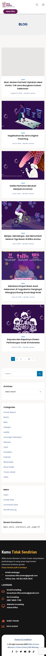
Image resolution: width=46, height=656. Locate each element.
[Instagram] (17, 652)
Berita (6, 417)
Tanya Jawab (9, 472)
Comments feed (10, 504)
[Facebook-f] (12, 652)
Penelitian (7, 452)
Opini (23, 79)
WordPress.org (9, 509)
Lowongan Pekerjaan (12, 437)
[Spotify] (29, 652)
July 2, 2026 (16, 244)
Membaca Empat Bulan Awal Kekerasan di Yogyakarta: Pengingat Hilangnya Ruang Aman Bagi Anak (23, 289)
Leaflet (6, 432)
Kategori (7, 427)
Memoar (7, 442)
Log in (5, 494)
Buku (5, 422)
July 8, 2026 (16, 194)
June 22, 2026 (16, 297)
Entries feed (8, 499)
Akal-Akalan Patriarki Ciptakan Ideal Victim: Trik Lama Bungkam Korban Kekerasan (23, 85)
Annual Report (9, 412)
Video (5, 477)
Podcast (7, 457)
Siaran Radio (8, 467)
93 (29, 359)
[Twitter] (21, 652)
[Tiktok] (34, 652)
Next (33, 359)
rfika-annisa (30, 93)
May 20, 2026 (16, 347)
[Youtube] (25, 652)
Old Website (33, 647)
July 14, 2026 (16, 143)
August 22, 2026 (16, 93)
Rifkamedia (8, 462)
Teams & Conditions (23, 639)
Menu (43, 4)
